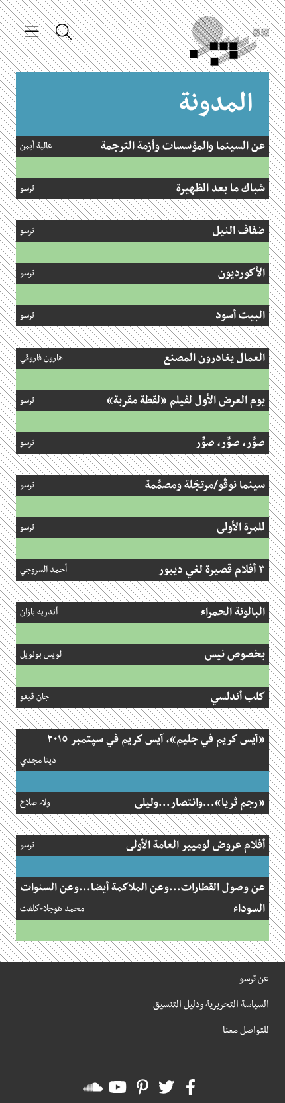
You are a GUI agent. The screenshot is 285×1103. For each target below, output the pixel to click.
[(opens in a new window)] (190, 1087)
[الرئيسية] (229, 44)
